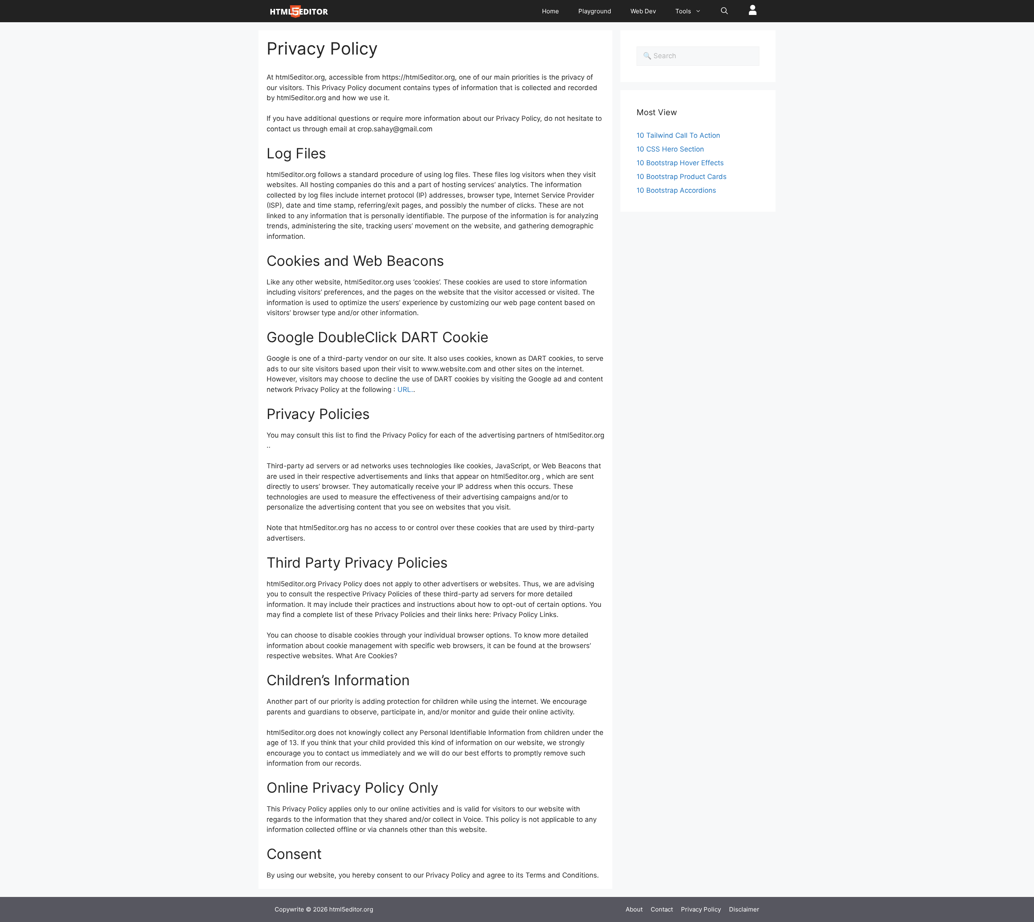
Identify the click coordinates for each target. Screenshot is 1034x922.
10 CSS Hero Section (670, 149)
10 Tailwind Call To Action (678, 135)
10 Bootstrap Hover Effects (680, 163)
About (634, 909)
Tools (683, 11)
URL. (405, 389)
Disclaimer (744, 909)
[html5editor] (299, 11)
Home (550, 11)
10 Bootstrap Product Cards (682, 177)
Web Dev (643, 11)
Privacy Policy (701, 909)
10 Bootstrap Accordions (676, 190)
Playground (594, 11)
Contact (662, 909)
